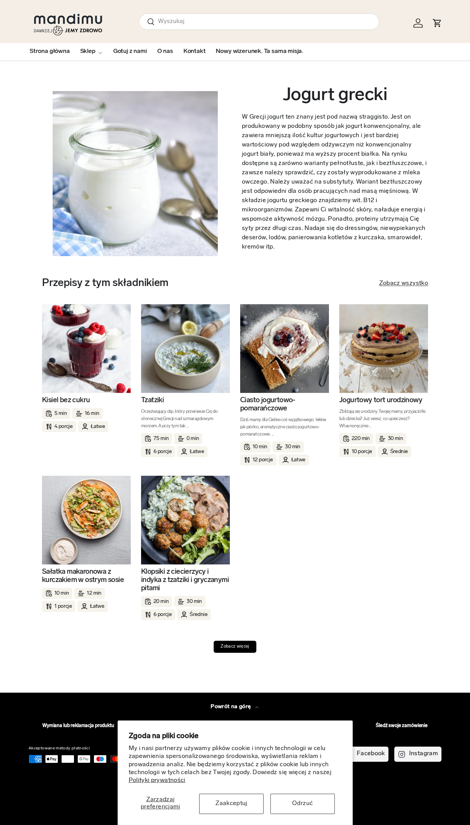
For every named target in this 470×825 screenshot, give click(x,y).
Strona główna (50, 51)
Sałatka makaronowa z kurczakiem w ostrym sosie (83, 576)
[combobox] (259, 22)
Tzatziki (152, 400)
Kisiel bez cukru (66, 400)
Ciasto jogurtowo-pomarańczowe (268, 404)
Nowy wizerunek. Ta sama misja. (259, 51)
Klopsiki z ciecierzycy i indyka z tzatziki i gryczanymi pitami (185, 580)
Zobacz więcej (235, 647)
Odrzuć (302, 804)
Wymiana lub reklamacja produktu (78, 725)
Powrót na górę (231, 707)
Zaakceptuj (231, 804)
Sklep (88, 51)
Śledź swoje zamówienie (402, 725)
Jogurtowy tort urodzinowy (380, 400)
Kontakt (194, 51)
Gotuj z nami (130, 51)
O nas (165, 51)
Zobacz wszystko (403, 283)
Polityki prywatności (157, 781)
